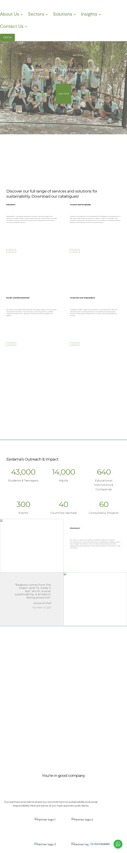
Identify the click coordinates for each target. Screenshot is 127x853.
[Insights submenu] (100, 14)
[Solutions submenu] (74, 14)
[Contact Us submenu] (26, 26)
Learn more (11, 250)
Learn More (63, 94)
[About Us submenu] (21, 14)
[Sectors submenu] (46, 14)
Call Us (7, 37)
